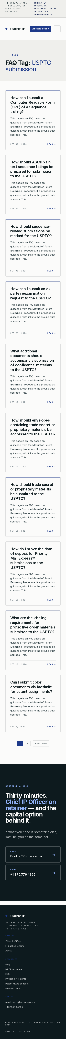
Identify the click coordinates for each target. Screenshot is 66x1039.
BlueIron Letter (13, 988)
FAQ (7, 974)
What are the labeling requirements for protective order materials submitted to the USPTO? (32, 625)
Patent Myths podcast (16, 983)
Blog (7, 964)
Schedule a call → (40, 28)
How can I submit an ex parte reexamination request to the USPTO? (30, 293)
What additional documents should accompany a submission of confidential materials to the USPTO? (32, 360)
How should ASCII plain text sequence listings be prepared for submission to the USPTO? (31, 169)
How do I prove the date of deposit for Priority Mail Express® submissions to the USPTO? (31, 558)
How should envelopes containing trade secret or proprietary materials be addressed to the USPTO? (33, 427)
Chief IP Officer (13, 941)
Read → (51, 144)
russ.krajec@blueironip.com (20, 1002)
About (8, 950)
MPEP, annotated (14, 969)
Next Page (41, 743)
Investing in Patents (15, 978)
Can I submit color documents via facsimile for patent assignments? (31, 687)
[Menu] (57, 28)
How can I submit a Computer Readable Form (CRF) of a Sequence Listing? (32, 105)
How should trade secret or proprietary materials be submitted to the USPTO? (31, 491)
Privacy (9, 1032)
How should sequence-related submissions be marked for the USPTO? (31, 231)
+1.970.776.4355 (14, 1007)
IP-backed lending (15, 945)
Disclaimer (24, 1032)
